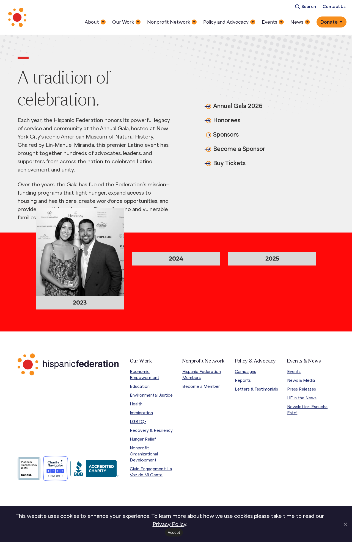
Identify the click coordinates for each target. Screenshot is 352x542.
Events (294, 371)
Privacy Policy (169, 524)
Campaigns (245, 371)
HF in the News (302, 397)
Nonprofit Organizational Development (144, 454)
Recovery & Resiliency (151, 430)
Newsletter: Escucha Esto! (307, 409)
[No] (345, 524)
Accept (174, 532)
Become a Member (201, 386)
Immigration (141, 412)
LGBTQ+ (138, 421)
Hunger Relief (143, 439)
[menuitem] (305, 6)
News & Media (301, 380)
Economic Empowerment (144, 374)
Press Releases (301, 389)
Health (136, 403)
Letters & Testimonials (256, 389)
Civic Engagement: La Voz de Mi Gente (151, 471)
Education (140, 386)
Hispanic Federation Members (201, 374)
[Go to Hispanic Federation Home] (68, 364)
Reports (243, 380)
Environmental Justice (151, 395)
